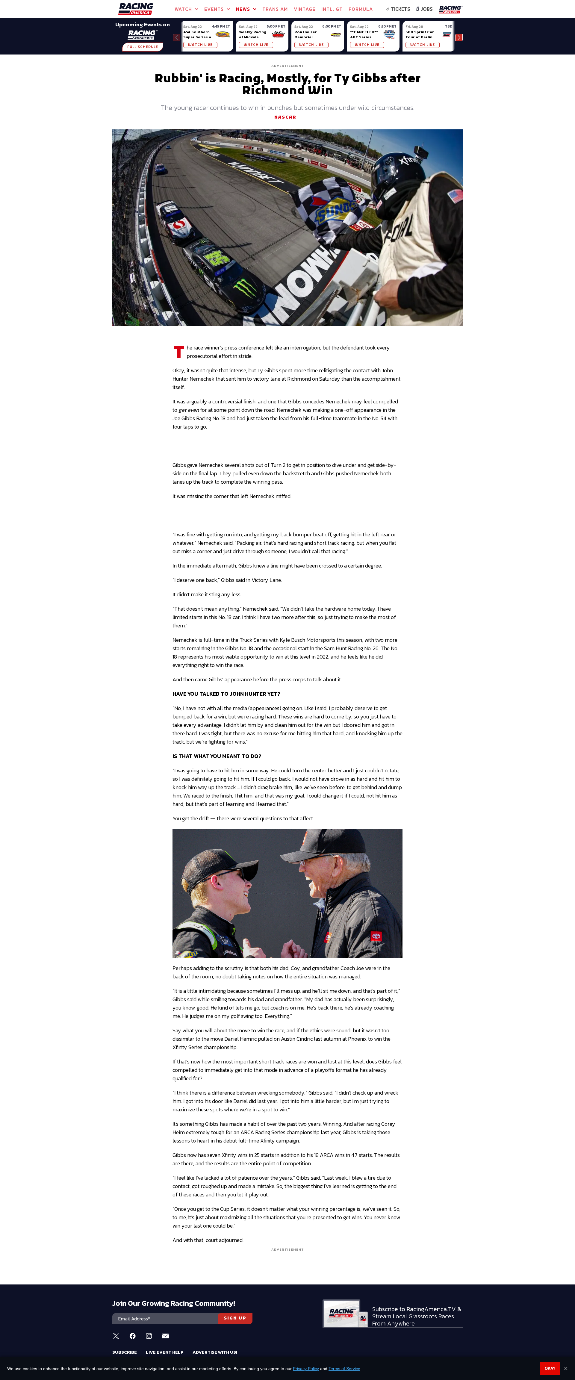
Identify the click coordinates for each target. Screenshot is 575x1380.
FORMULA (361, 9)
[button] (459, 37)
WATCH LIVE (200, 45)
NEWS (243, 9)
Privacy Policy (306, 1368)
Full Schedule (142, 47)
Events (214, 9)
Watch (183, 9)
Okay (550, 1368)
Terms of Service (344, 1368)
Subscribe (124, 1352)
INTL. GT (332, 9)
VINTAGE (304, 9)
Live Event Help (165, 1352)
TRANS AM (275, 9)
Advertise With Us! (215, 1352)
